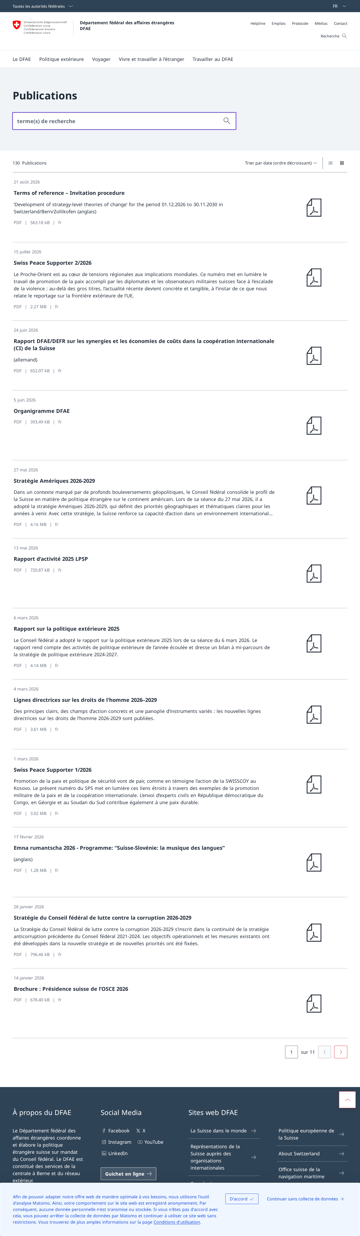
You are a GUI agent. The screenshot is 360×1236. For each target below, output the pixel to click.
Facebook (119, 1130)
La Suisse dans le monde (219, 1130)
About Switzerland (299, 1153)
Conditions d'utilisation (177, 1222)
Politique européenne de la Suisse (306, 1134)
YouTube (153, 1142)
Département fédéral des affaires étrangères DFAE (128, 25)
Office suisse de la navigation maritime (301, 1173)
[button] (21, 59)
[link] (180, 207)
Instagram (120, 1142)
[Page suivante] (340, 1052)
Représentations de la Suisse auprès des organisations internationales (215, 1157)
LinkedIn (118, 1153)
